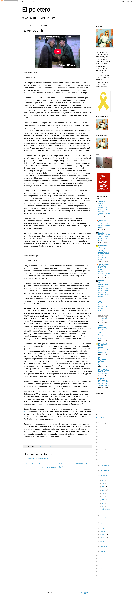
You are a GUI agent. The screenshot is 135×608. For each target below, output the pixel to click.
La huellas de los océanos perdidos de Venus (104, 238)
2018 (101, 453)
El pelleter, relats (102, 359)
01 (103, 506)
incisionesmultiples (103, 265)
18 (103, 493)
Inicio (60, 463)
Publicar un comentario (37, 459)
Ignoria (101, 202)
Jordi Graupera (102, 326)
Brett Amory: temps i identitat (103, 351)
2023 (101, 436)
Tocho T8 (102, 220)
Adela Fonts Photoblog (103, 316)
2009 (101, 572)
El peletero (36, 9)
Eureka (101, 233)
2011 (101, 565)
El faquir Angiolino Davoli (102, 257)
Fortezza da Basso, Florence (103, 308)
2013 (101, 559)
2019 (101, 449)
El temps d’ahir (106, 510)
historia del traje (102, 379)
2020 (101, 446)
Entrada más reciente (34, 463)
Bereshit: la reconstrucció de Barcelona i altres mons (103, 250)
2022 (101, 440)
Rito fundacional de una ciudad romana (104, 225)
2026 (101, 426)
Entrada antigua (83, 463)
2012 (101, 562)
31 (103, 480)
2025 (101, 430)
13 (103, 497)
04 (103, 503)
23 (103, 487)
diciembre (104, 465)
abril (103, 538)
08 (103, 500)
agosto (103, 523)
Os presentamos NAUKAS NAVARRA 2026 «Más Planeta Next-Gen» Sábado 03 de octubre (103, 289)
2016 (101, 459)
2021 (101, 443)
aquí (85, 218)
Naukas (101, 281)
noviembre (104, 470)
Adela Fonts (103, 373)
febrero (103, 546)
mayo (102, 535)
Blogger (84, 593)
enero (103, 551)
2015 (101, 462)
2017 (101, 456)
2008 (101, 575)
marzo (102, 541)
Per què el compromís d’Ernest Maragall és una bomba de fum (103, 334)
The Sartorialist (103, 303)
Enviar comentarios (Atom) (50, 467)
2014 (101, 555)
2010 (101, 569)
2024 (101, 433)
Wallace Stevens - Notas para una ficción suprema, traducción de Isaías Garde (104, 209)
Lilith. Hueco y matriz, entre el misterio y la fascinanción (104, 272)
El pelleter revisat (103, 371)
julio (103, 528)
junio (103, 531)
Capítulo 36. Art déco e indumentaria (103, 384)
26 (103, 484)
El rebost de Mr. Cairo (102, 345)
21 (103, 490)
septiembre (104, 518)
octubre (103, 476)
